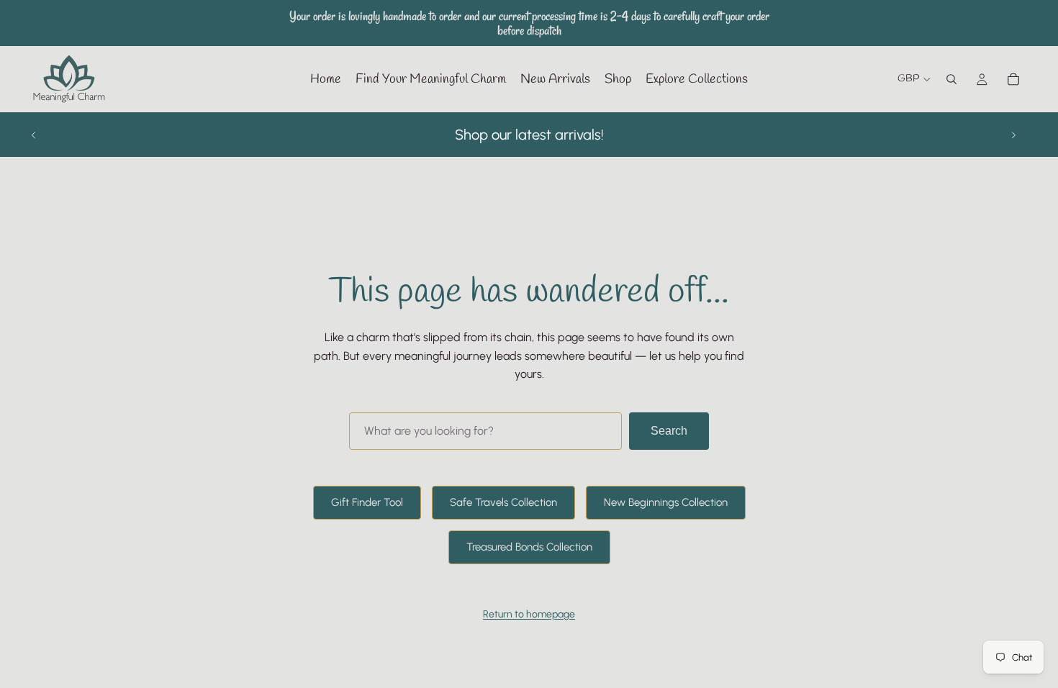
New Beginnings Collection (666, 502)
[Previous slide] (34, 134)
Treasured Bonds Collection (529, 546)
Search (669, 431)
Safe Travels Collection (503, 502)
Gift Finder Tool (367, 502)
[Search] (951, 79)
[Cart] (1013, 79)
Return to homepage (529, 614)
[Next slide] (1013, 134)
